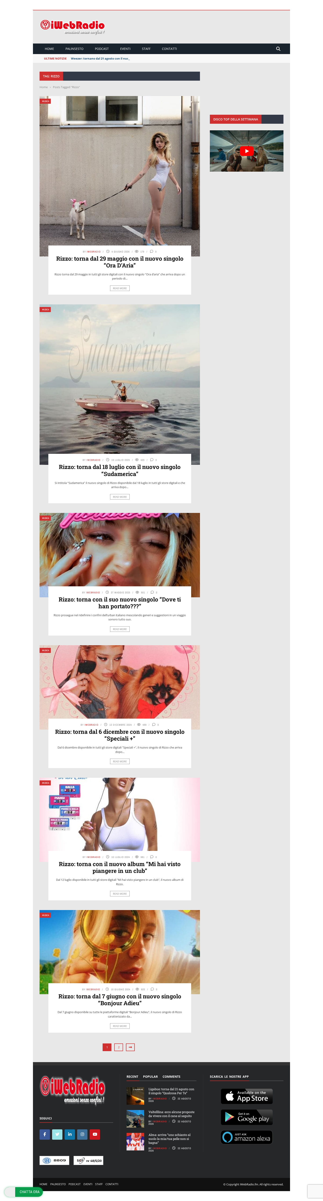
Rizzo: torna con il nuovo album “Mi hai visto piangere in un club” (120, 867)
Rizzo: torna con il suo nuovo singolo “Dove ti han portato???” (120, 603)
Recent (132, 1076)
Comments (171, 1076)
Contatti (169, 49)
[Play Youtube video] (246, 151)
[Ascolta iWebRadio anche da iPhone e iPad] (247, 1095)
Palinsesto (74, 49)
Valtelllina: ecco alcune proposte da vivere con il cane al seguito (171, 1114)
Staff (146, 49)
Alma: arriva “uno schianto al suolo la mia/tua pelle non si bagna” (170, 1139)
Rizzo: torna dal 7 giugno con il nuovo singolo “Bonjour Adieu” (119, 999)
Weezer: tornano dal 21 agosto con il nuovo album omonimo (113, 58)
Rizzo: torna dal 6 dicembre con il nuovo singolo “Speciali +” (120, 735)
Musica (45, 101)
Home (49, 49)
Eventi (125, 49)
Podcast (102, 49)
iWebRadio (94, 251)
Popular (150, 1076)
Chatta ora (30, 1192)
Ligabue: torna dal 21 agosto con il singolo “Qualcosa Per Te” (171, 1091)
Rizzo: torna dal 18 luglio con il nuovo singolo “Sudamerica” (120, 470)
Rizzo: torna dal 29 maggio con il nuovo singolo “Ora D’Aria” (119, 262)
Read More (120, 288)
